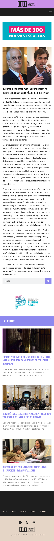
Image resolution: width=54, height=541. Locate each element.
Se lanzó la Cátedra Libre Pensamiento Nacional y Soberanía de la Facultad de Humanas (27, 415)
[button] (50, 12)
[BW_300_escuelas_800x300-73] (27, 39)
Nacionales (23, 511)
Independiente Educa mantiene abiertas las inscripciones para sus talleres (24, 468)
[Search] (48, 281)
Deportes (33, 511)
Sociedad (13, 511)
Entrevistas (43, 511)
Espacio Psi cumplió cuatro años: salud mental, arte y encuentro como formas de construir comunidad (27, 360)
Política (5, 511)
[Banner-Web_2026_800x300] (27, 310)
